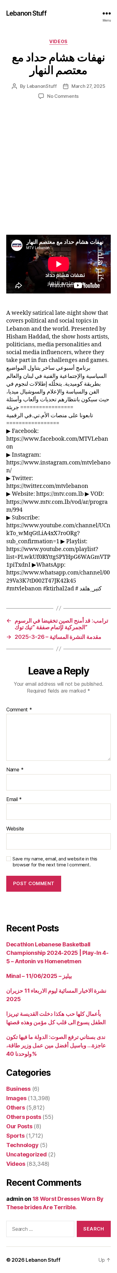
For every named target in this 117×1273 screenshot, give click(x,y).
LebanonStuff (42, 86)
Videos (58, 41)
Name (14, 770)
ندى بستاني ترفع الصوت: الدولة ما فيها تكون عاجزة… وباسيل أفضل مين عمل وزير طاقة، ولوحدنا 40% (56, 1045)
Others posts (23, 1117)
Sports (15, 1135)
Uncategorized (26, 1154)
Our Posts (19, 1126)
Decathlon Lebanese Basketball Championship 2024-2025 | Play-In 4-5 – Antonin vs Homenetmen (57, 953)
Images (16, 1098)
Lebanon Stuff (26, 13)
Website (15, 829)
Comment (19, 710)
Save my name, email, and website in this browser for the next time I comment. (54, 862)
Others (15, 1107)
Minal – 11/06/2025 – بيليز (39, 976)
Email (14, 799)
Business (18, 1088)
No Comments (63, 96)
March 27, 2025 (88, 86)
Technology (22, 1145)
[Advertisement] (58, 173)
